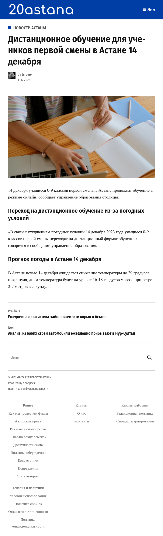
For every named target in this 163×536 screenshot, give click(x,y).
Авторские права (28, 421)
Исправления (28, 468)
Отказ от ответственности (28, 511)
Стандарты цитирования (135, 421)
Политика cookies (28, 503)
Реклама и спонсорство (28, 428)
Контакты (81, 421)
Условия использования (28, 495)
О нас (81, 413)
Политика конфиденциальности (28, 389)
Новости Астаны (29, 27)
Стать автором (28, 476)
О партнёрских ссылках (28, 436)
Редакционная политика (135, 413)
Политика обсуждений (28, 452)
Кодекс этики (28, 460)
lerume (27, 74)
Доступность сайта (28, 444)
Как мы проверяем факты (28, 413)
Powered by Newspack (21, 383)
